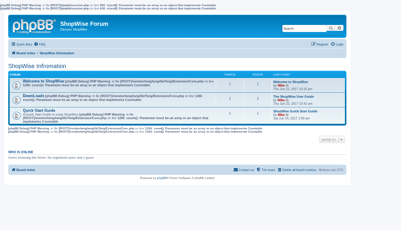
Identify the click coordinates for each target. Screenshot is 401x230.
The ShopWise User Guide (293, 96)
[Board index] (35, 25)
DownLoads (33, 96)
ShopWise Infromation (37, 66)
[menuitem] (40, 44)
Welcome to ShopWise (43, 81)
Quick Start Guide (39, 110)
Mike (281, 85)
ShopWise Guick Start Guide (295, 111)
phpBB (161, 178)
